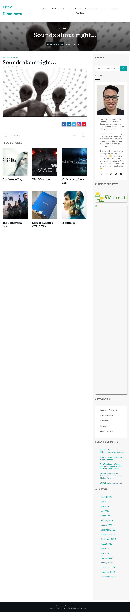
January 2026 (106, 525)
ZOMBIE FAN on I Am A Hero (111, 483)
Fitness (103, 426)
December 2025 (108, 530)
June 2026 (105, 506)
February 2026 (107, 520)
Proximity (68, 223)
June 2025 (105, 548)
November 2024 (108, 572)
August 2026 (106, 497)
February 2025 (107, 558)
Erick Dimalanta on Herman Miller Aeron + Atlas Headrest (111, 451)
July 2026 (105, 502)
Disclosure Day (12, 179)
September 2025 (108, 539)
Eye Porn (104, 420)
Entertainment (106, 415)
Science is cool (55, 44)
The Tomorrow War (12, 224)
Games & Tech (107, 431)
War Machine (41, 179)
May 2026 (105, 511)
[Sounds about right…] (45, 92)
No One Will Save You (73, 181)
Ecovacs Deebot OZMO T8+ (42, 224)
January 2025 (106, 562)
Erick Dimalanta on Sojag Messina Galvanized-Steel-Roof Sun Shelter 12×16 (111, 466)
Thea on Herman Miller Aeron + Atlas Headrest (111, 458)
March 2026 (106, 516)
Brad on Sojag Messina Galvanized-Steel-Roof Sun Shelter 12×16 (111, 476)
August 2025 (106, 544)
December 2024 (108, 567)
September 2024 (108, 576)
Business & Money (108, 410)
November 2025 (108, 534)
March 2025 (106, 553)
